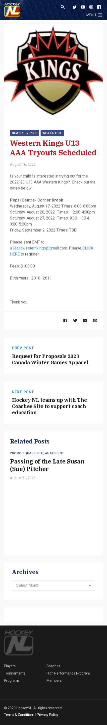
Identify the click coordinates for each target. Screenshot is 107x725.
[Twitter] (75, 7)
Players (10, 666)
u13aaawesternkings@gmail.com (38, 248)
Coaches (53, 666)
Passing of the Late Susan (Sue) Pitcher (47, 465)
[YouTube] (83, 7)
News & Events (24, 133)
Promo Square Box (26, 453)
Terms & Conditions (19, 715)
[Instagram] (91, 7)
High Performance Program (68, 673)
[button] (91, 15)
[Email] (95, 320)
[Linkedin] (85, 320)
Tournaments (14, 673)
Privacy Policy (47, 715)
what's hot (52, 133)
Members (54, 680)
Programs (12, 680)
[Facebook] (99, 7)
